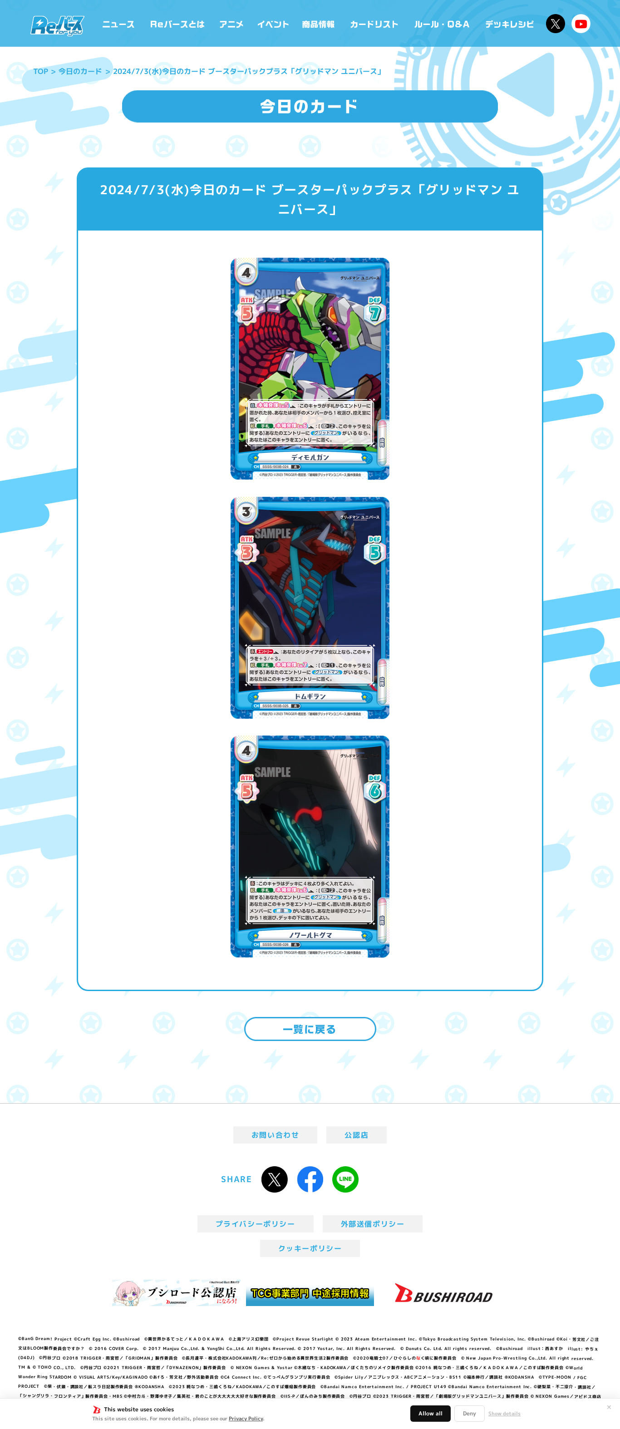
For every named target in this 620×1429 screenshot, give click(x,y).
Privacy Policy (246, 1418)
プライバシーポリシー (255, 1224)
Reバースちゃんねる (580, 23)
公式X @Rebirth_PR (555, 23)
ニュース (119, 23)
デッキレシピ (510, 23)
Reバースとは (177, 23)
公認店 (356, 1135)
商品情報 (319, 23)
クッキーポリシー (310, 1248)
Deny (469, 1413)
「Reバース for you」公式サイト (57, 25)
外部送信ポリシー (373, 1224)
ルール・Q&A (443, 23)
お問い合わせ (275, 1135)
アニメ (231, 23)
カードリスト (375, 23)
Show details (504, 1413)
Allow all (430, 1413)
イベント (273, 23)
